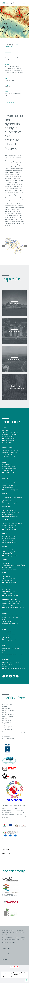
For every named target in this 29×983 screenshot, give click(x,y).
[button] (3, 246)
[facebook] (3, 676)
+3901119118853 (8, 567)
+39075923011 (8, 436)
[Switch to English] (14, 967)
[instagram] (10, 676)
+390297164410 (8, 554)
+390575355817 (8, 541)
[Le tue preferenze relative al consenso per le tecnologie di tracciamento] (26, 980)
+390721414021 (8, 501)
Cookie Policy (6, 948)
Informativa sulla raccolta (10, 977)
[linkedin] (17, 676)
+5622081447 (7, 638)
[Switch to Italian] (11, 967)
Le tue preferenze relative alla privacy (16, 973)
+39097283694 (8, 593)
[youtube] (14, 676)
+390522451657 (8, 514)
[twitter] (7, 676)
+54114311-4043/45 (9, 605)
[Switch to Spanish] (17, 967)
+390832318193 (8, 580)
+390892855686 (8, 527)
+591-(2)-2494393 (9, 622)
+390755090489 (8, 488)
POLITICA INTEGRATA (8, 845)
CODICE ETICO (6, 849)
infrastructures (9, 44)
